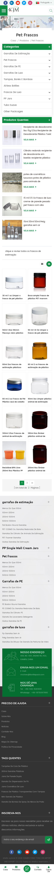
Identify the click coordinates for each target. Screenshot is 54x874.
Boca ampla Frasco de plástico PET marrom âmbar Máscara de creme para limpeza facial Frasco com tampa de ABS (39, 297)
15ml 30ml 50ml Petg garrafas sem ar (34, 223)
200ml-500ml (8, 516)
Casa (13, 40)
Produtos (24, 40)
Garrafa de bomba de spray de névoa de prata (23, 802)
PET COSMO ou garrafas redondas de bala (21, 529)
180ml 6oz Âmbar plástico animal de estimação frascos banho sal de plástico (38, 435)
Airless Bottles (11, 86)
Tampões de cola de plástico (15, 766)
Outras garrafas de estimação (15, 542)
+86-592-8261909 (33, 689)
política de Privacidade (12, 747)
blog (3, 736)
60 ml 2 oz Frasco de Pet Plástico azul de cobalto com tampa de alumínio (13, 400)
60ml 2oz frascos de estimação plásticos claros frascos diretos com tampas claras (12, 366)
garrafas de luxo (13, 73)
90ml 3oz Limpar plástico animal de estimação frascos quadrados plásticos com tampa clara (39, 400)
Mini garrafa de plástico (12, 796)
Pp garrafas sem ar (11, 633)
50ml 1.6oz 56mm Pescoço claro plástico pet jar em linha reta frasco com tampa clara (13, 332)
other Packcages (13, 111)
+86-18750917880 (39, 692)
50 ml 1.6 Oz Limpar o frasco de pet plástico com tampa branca (38, 332)
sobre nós (6, 716)
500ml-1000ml (9, 521)
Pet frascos (10, 60)
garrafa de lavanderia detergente (17, 617)
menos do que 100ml (11, 508)
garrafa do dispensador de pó (15, 781)
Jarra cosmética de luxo (13, 786)
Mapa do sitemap (10, 742)
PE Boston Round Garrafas (14, 604)
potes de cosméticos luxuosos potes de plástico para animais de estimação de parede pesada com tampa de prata (37, 178)
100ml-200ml (8, 512)
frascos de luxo (12, 92)
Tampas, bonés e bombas (18, 79)
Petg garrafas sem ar (11, 637)
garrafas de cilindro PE (12, 612)
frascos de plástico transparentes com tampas (23, 791)
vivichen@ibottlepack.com (32, 674)
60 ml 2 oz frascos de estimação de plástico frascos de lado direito (38, 366)
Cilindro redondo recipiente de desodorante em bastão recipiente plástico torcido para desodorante (38, 154)
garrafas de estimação (17, 54)
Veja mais (29, 139)
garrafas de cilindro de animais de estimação (23, 533)
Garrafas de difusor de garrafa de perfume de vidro (25, 642)
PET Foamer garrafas (11, 537)
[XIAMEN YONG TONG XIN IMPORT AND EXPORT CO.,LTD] (13, 9)
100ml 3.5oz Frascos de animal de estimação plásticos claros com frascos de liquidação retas (13, 435)
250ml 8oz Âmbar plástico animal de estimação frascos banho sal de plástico (38, 469)
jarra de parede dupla (12, 776)
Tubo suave (10, 105)
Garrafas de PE (12, 66)
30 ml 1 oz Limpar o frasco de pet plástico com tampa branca (12, 297)
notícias (5, 726)
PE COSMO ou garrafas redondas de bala (21, 608)
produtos (5, 721)
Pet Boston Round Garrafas (14, 525)
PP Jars (8, 99)
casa (4, 711)
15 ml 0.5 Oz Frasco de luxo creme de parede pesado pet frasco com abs (37, 201)
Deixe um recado (27, 869)
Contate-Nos (7, 731)
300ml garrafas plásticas (13, 771)
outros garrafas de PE (12, 621)
